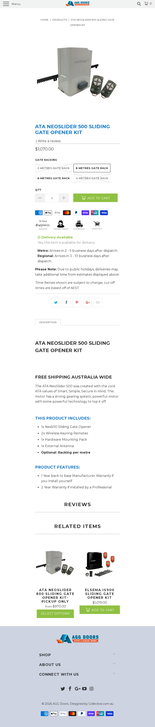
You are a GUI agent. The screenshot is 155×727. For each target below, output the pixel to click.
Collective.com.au (101, 704)
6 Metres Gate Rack (53, 178)
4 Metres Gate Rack (92, 178)
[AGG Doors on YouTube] (85, 689)
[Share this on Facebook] (66, 302)
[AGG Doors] (77, 4)
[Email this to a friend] (98, 302)
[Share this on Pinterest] (76, 302)
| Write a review (48, 141)
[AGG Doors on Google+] (77, 689)
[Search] (139, 3)
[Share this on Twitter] (55, 302)
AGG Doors (60, 704)
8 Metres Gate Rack (92, 168)
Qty (38, 189)
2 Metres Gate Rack (53, 168)
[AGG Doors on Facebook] (70, 689)
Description (48, 322)
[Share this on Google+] (87, 302)
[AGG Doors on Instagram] (92, 689)
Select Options (55, 613)
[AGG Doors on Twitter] (63, 689)
